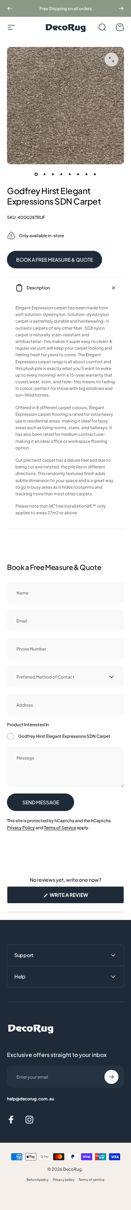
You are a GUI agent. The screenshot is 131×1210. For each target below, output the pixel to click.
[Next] (121, 8)
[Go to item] (36, 174)
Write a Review (80, 897)
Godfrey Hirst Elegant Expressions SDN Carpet (64, 736)
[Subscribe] (111, 1077)
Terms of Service (60, 827)
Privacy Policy (21, 827)
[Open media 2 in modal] (111, 60)
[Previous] (9, 8)
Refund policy (38, 1179)
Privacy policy (63, 1179)
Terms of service (91, 1179)
